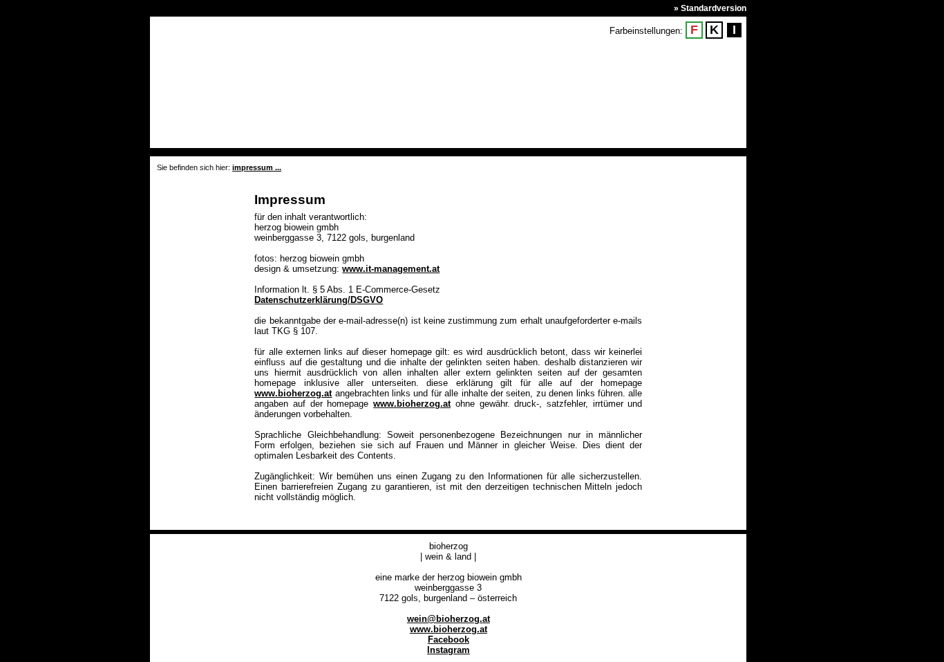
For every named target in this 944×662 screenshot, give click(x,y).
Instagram (448, 650)
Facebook (448, 639)
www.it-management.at (391, 269)
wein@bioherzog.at (448, 619)
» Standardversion (710, 8)
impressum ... (256, 167)
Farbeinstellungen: (646, 31)
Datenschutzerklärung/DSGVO (318, 300)
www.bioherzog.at (293, 393)
